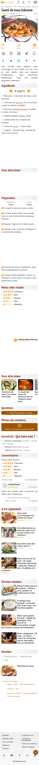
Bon (16, 295)
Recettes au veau (25, 666)
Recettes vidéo (8, 739)
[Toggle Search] (29, 2)
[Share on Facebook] (3, 60)
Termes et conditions (29, 744)
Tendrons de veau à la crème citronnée (8, 394)
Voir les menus (8, 742)
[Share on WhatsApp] (19, 60)
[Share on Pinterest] (34, 60)
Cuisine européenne (30, 693)
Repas (9, 684)
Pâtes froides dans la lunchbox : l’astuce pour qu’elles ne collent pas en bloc (27, 589)
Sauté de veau (26, 656)
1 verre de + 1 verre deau (17, 126)
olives (22, 116)
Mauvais (18, 304)
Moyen (17, 298)
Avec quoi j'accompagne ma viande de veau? (25, 515)
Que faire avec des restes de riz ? (26, 544)
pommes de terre (20, 109)
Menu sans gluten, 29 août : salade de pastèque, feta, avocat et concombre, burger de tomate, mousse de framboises (18, 622)
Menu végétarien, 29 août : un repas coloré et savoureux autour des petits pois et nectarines (27, 638)
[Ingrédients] (3, 382)
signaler (34, 501)
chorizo (19, 102)
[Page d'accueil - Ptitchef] (2, 7)
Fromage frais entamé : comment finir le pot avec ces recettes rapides (26, 604)
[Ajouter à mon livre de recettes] (34, 53)
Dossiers (6, 748)
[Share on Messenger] (11, 60)
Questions (6, 745)
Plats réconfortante (27, 684)
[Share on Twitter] (26, 60)
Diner (16, 684)
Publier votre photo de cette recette (19, 429)
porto (15, 126)
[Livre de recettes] (18, 2)
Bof (15, 301)
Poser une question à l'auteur (20, 413)
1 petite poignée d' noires (17, 116)
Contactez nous (27, 735)
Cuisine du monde (13, 693)
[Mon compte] (23, 2)
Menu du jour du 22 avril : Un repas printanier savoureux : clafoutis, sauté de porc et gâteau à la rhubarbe (19, 564)
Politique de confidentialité (26, 739)
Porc (17, 689)
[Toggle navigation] (35, 2)
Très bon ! (18, 291)
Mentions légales (28, 747)
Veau (6, 660)
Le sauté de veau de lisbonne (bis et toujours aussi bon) (25, 397)
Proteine (10, 689)
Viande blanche (10, 656)
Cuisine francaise (13, 696)
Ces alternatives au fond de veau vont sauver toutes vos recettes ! (26, 531)
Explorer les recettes (10, 681)
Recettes (6, 735)
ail (23, 130)
